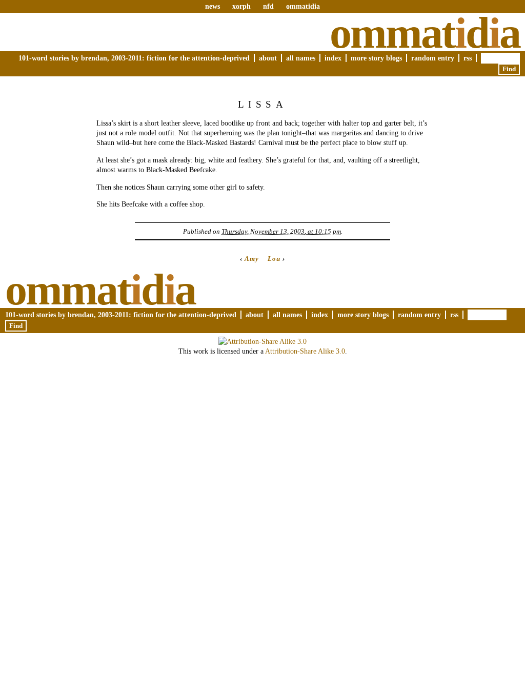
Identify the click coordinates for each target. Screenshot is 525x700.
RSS (467, 58)
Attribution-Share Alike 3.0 (305, 351)
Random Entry (432, 58)
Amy (252, 258)
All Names (300, 58)
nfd (268, 6)
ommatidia (303, 6)
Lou (274, 258)
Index (333, 58)
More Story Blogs (376, 58)
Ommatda (425, 32)
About (268, 58)
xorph (241, 6)
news (212, 6)
